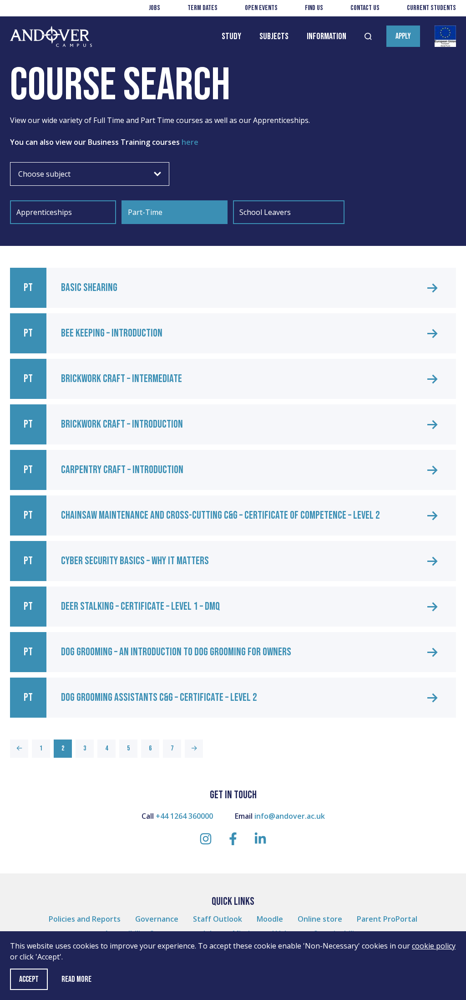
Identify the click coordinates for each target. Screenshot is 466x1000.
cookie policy (434, 946)
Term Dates (202, 8)
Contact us (365, 8)
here (191, 142)
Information (326, 36)
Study (231, 36)
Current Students (431, 8)
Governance (156, 919)
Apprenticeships (44, 212)
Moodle (270, 919)
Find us (314, 8)
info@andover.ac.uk (289, 816)
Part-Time (145, 212)
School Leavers (265, 212)
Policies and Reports (85, 919)
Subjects (274, 36)
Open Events (261, 8)
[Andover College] (51, 36)
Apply (403, 36)
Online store (320, 919)
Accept (29, 979)
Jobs (154, 8)
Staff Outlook (217, 919)
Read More (76, 979)
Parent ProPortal (387, 919)
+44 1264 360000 (184, 816)
